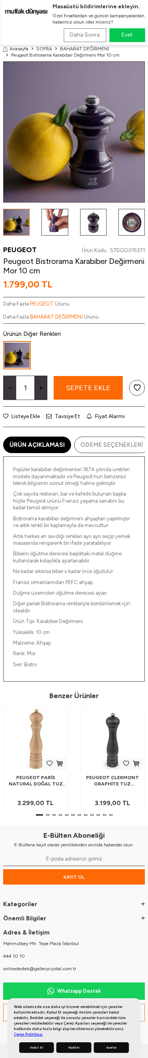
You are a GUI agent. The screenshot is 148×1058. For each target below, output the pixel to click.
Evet (127, 34)
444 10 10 (14, 956)
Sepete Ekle (88, 387)
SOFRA (44, 49)
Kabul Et (36, 1047)
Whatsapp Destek (79, 991)
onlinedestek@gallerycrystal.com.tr (39, 968)
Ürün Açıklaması (37, 444)
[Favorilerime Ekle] (49, 764)
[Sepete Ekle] (59, 764)
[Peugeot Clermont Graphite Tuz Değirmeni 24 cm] (113, 739)
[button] (39, 815)
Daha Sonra (85, 34)
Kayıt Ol (74, 877)
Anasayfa (18, 49)
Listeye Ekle (25, 416)
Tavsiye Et (67, 416)
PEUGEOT (20, 249)
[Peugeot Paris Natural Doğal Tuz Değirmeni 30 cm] (36, 739)
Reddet (73, 1047)
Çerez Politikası (28, 1034)
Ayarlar (111, 1047)
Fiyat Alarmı (109, 416)
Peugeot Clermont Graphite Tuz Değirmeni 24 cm (112, 781)
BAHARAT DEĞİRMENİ (84, 49)
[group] (74, 132)
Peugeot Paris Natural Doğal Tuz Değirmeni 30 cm (36, 781)
